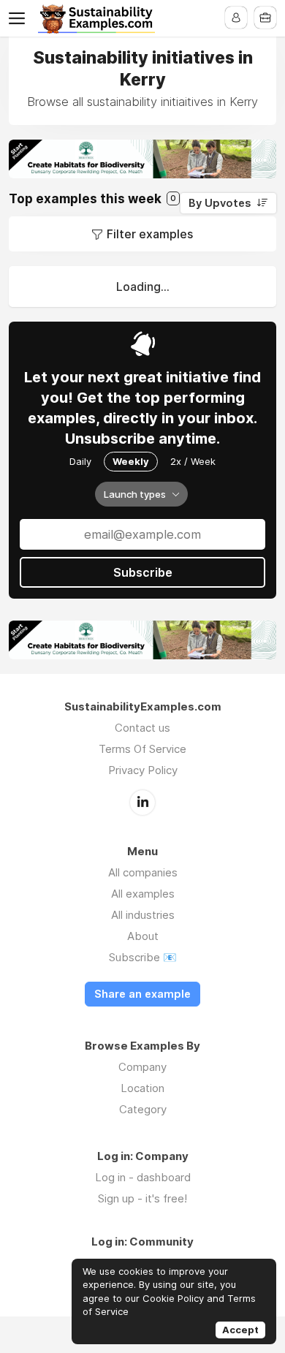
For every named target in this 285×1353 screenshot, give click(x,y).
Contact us (142, 728)
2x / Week (193, 461)
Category (143, 1109)
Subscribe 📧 (143, 957)
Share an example (142, 994)
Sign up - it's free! (142, 1198)
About (143, 936)
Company (142, 1067)
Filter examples (150, 234)
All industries (143, 915)
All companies (143, 872)
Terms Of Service (142, 749)
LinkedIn (142, 802)
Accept (240, 1329)
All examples (143, 894)
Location (142, 1088)
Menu (20, 18)
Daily (80, 461)
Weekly (131, 461)
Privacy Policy (143, 770)
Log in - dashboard (143, 1177)
